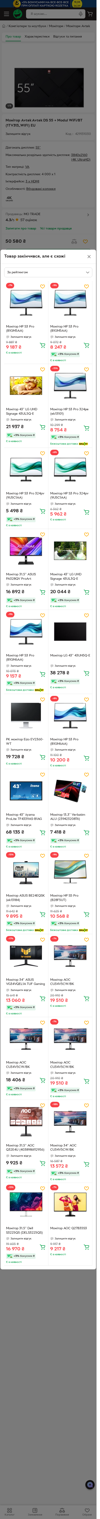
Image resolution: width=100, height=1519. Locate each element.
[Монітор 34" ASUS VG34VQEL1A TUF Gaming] (26, 956)
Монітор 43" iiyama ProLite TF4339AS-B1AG (24, 817)
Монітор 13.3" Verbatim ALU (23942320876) (67, 817)
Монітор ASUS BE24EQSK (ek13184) (25, 898)
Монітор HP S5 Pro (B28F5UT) (64, 898)
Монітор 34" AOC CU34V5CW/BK (63, 1148)
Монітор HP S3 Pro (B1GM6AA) (20, 658)
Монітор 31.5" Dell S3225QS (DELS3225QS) (24, 1230)
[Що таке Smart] (83, 444)
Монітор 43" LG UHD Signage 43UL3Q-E (65, 576)
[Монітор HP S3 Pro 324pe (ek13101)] (70, 386)
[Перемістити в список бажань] (42, 286)
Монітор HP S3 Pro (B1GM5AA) (20, 329)
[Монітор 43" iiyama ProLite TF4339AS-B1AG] (26, 791)
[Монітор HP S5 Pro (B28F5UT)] (70, 872)
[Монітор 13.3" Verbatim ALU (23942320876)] (70, 791)
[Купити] (42, 345)
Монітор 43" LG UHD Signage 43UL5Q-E (21, 411)
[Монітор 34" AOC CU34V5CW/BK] (70, 1122)
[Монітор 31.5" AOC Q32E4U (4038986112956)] (26, 1122)
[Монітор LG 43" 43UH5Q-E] (70, 632)
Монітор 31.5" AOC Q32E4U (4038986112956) (25, 1148)
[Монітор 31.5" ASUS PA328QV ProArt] (26, 551)
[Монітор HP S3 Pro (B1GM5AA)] (26, 303)
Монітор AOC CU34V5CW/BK (62, 982)
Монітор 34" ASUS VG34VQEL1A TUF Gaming (25, 982)
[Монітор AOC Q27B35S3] (70, 1205)
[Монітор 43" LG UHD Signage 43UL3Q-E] (70, 551)
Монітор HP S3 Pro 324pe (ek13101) (69, 411)
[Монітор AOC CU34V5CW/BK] (70, 956)
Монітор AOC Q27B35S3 (68, 1228)
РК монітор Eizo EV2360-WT (24, 741)
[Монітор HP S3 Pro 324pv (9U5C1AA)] (26, 470)
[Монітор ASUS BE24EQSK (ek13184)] (26, 872)
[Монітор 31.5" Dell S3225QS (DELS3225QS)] (26, 1205)
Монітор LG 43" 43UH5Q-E (70, 655)
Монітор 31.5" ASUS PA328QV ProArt (21, 576)
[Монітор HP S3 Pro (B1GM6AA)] (26, 632)
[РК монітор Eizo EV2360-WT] (26, 716)
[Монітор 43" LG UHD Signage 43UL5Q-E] (26, 386)
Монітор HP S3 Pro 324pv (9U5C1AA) (25, 496)
